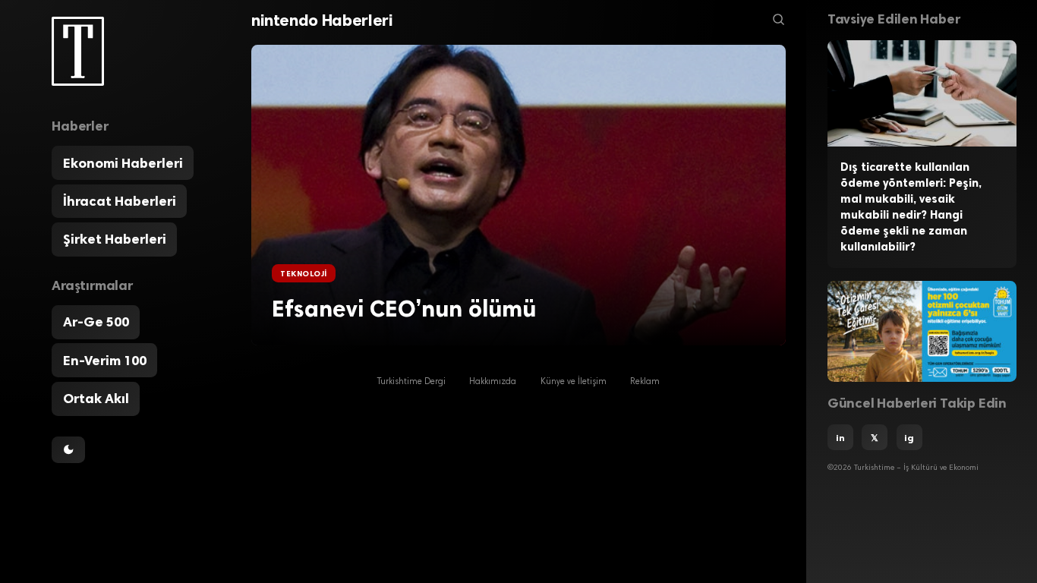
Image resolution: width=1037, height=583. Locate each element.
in (840, 437)
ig (909, 437)
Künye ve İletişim (574, 382)
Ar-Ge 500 (96, 322)
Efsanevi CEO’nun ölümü (404, 309)
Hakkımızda (492, 382)
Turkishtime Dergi (411, 382)
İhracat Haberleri (119, 201)
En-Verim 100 (105, 360)
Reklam (645, 382)
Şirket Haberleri (114, 239)
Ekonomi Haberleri (123, 163)
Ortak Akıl (96, 398)
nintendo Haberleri (322, 20)
